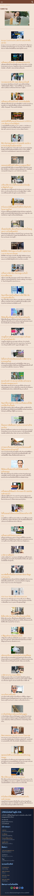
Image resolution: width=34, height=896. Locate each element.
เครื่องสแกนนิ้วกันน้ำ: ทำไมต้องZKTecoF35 (15, 62)
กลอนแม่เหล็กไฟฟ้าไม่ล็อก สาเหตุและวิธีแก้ (15, 165)
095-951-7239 (5, 875)
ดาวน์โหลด (4, 834)
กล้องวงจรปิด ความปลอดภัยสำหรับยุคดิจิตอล (16, 655)
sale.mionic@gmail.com (8, 850)
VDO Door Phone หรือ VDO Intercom (14, 596)
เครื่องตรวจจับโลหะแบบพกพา (11, 535)
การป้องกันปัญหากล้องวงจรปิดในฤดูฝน (14, 714)
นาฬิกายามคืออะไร (7, 555)
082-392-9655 (5, 879)
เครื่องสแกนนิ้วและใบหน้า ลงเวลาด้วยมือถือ (15, 101)
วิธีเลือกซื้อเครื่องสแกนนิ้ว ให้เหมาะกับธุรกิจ (15, 317)
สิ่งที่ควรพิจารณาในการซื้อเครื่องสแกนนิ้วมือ (15, 616)
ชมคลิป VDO (5, 842)
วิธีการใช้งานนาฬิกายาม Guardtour (13, 777)
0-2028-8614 (5, 867)
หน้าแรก (2, 5)
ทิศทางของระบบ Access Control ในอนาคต (15, 735)
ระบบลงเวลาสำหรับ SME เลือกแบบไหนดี (15, 82)
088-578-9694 (5, 871)
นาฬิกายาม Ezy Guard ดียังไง (11, 675)
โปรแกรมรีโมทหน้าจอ (7, 838)
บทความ (4, 830)
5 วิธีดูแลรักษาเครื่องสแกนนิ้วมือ (11, 636)
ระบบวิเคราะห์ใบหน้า (8, 694)
